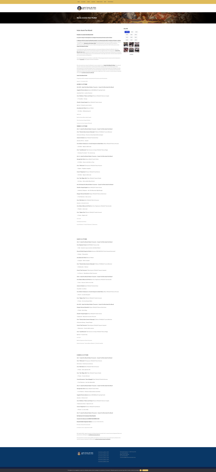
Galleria (93, 1)
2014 (127, 34)
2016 (136, 34)
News (105, 1)
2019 (136, 37)
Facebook (82, 59)
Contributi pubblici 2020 (103, 457)
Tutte (127, 31)
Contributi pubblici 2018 (103, 461)
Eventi (88, 1)
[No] (214, 470)
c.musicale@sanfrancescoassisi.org (128, 457)
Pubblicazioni (100, 1)
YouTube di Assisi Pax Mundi (87, 72)
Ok (140, 470)
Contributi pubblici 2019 (103, 459)
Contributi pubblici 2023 (103, 452)
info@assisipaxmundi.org (94, 434)
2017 (127, 37)
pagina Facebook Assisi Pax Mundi (102, 439)
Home (78, 1)
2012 (132, 31)
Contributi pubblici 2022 (103, 453)
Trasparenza (110, 1)
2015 (131, 34)
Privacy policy (145, 470)
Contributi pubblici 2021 (103, 455)
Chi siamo (83, 1)
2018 (131, 37)
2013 (136, 31)
